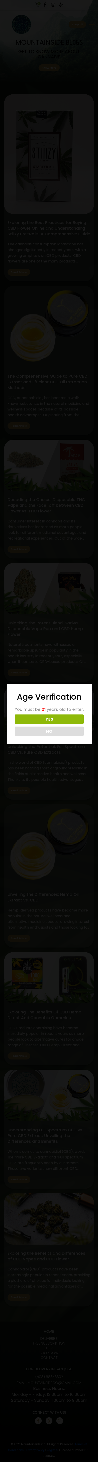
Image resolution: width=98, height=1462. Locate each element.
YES (49, 719)
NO (49, 731)
